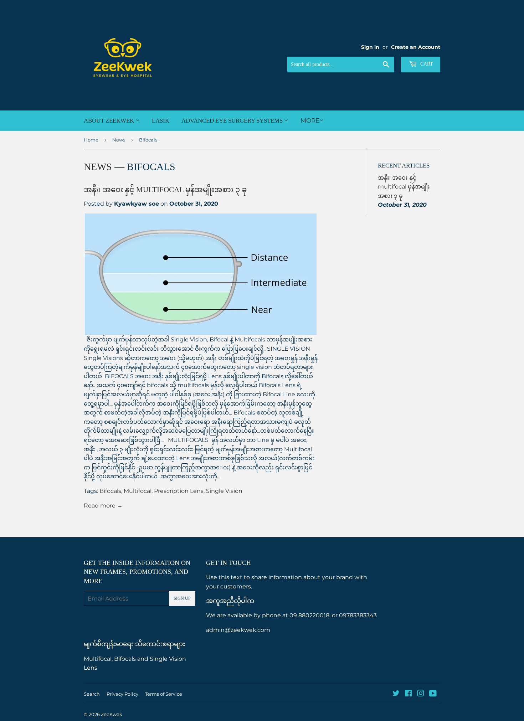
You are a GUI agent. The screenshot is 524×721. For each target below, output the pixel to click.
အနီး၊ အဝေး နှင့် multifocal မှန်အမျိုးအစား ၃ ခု (165, 189)
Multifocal (137, 491)
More (309, 120)
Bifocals (110, 491)
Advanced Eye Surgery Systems (232, 120)
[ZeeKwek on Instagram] (420, 694)
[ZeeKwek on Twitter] (396, 694)
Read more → (103, 505)
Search (92, 694)
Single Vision (224, 491)
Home (91, 140)
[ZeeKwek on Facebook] (408, 694)
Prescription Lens (179, 491)
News (118, 140)
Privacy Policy (122, 694)
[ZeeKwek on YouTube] (433, 694)
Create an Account (415, 47)
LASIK (160, 120)
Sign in (370, 47)
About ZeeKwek (109, 120)
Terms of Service (163, 694)
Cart (426, 64)
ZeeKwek (111, 714)
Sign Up (182, 598)
